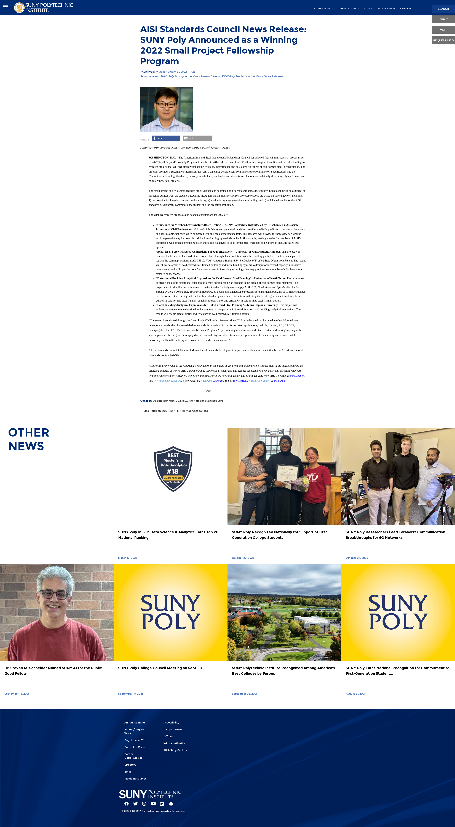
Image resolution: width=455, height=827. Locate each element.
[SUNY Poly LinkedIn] (160, 802)
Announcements (134, 722)
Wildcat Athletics (174, 743)
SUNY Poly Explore (175, 750)
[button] (166, 138)
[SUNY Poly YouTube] (152, 802)
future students (323, 8)
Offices (168, 736)
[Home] (44, 7)
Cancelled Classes (135, 747)
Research (405, 8)
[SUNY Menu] (5, 6)
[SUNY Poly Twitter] (134, 802)
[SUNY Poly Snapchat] (169, 802)
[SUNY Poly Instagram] (143, 802)
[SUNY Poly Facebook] (125, 802)
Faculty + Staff (386, 8)
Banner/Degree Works (134, 731)
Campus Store (173, 729)
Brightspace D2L (134, 740)
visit (443, 29)
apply (443, 19)
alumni (368, 8)
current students (348, 8)
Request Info (443, 40)
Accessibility (171, 722)
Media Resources (135, 778)
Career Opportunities (133, 755)
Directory (130, 764)
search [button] (443, 8)
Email (128, 771)
